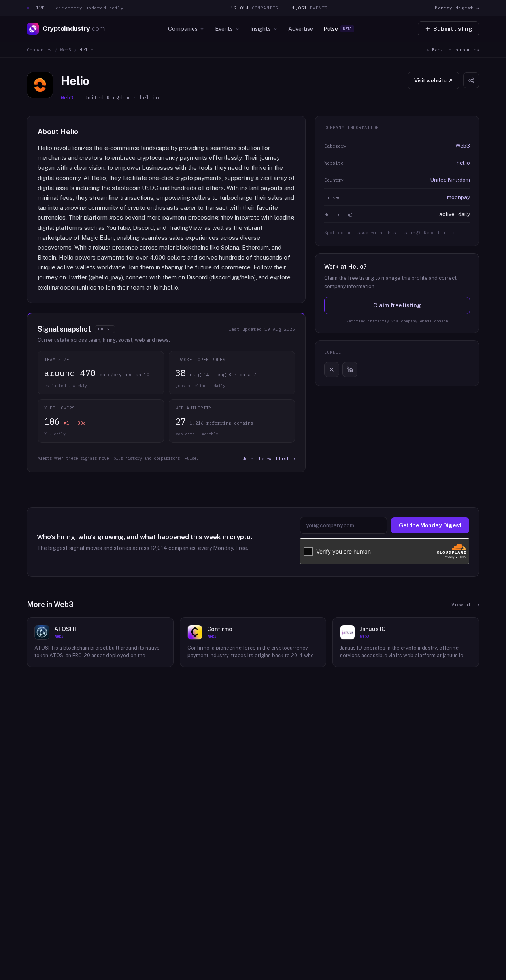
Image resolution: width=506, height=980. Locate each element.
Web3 (65, 50)
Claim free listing (397, 305)
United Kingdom (450, 179)
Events (224, 28)
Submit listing (452, 29)
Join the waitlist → (268, 458)
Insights (260, 28)
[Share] (471, 80)
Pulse (337, 28)
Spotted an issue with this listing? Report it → (389, 232)
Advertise (300, 28)
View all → (465, 604)
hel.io (463, 162)
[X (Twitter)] (331, 369)
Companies (183, 28)
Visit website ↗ (433, 80)
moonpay (458, 197)
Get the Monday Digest (430, 525)
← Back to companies (453, 50)
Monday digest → (457, 8)
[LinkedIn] (349, 369)
